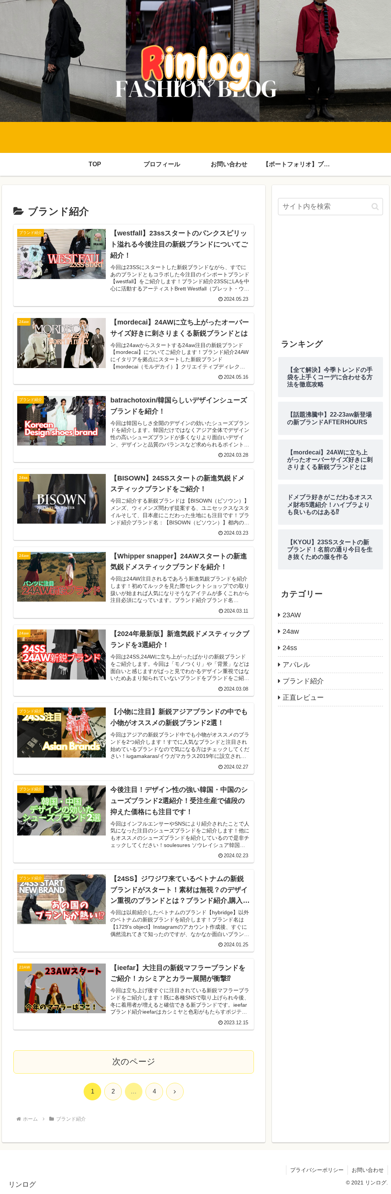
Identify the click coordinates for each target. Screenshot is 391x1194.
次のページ (133, 1061)
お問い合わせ (368, 1170)
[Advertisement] (330, 276)
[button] (375, 206)
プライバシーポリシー (317, 1170)
